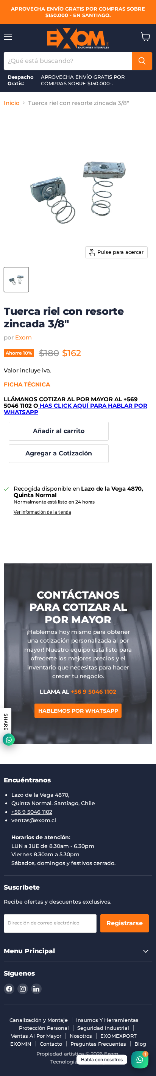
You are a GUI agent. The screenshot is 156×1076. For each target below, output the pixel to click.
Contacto (51, 1044)
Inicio (12, 103)
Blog (140, 1044)
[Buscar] (142, 61)
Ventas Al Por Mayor (36, 1036)
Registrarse (124, 923)
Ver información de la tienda (42, 512)
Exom (23, 337)
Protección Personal (44, 1028)
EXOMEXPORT (118, 1036)
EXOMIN (20, 1044)
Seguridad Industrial (103, 1028)
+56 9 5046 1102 (31, 812)
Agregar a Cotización (58, 453)
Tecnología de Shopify (78, 1062)
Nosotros (81, 1036)
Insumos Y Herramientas (107, 1020)
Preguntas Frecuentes (98, 1044)
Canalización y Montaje (38, 1020)
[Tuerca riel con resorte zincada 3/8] (16, 279)
